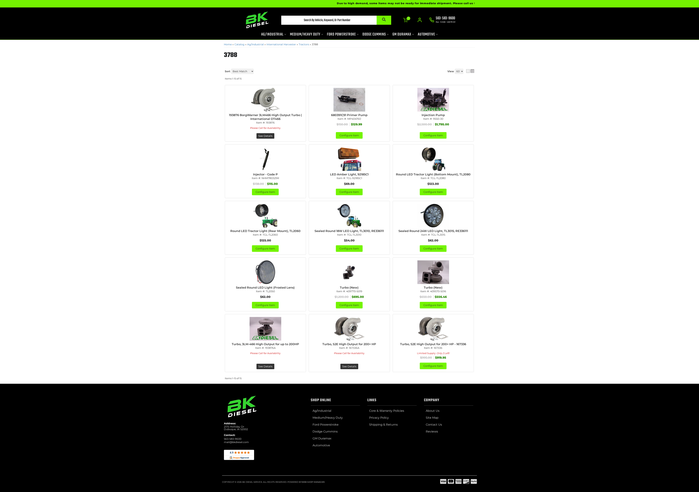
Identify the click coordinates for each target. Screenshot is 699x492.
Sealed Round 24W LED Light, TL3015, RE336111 (433, 231)
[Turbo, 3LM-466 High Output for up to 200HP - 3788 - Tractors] (265, 329)
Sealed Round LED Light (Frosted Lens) (265, 287)
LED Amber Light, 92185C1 (349, 174)
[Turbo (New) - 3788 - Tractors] (349, 272)
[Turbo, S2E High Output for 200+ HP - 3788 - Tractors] (349, 329)
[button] (336, 20)
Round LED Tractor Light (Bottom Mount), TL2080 (433, 174)
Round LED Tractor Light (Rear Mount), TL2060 (265, 231)
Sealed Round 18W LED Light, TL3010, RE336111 (349, 231)
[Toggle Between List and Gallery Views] (470, 71)
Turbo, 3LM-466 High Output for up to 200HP (265, 344)
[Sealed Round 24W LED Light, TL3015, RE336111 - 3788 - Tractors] (433, 215)
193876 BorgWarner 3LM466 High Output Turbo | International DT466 (265, 117)
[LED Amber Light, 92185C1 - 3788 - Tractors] (349, 159)
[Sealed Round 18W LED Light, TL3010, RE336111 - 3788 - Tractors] (349, 215)
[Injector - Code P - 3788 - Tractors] (265, 159)
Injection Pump (433, 115)
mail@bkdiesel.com (236, 442)
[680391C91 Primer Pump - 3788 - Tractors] (349, 100)
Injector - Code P (265, 174)
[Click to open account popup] (419, 20)
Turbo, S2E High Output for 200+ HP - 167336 (433, 344)
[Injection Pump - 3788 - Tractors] (433, 100)
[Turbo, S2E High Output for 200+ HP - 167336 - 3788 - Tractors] (433, 329)
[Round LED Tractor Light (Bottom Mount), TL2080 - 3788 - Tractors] (433, 159)
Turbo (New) (349, 287)
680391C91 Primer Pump (349, 115)
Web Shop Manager (313, 482)
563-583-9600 (232, 439)
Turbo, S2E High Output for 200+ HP (349, 344)
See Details (265, 136)
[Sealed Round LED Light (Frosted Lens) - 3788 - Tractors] (265, 272)
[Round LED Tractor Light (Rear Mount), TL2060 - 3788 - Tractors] (265, 215)
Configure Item (349, 135)
